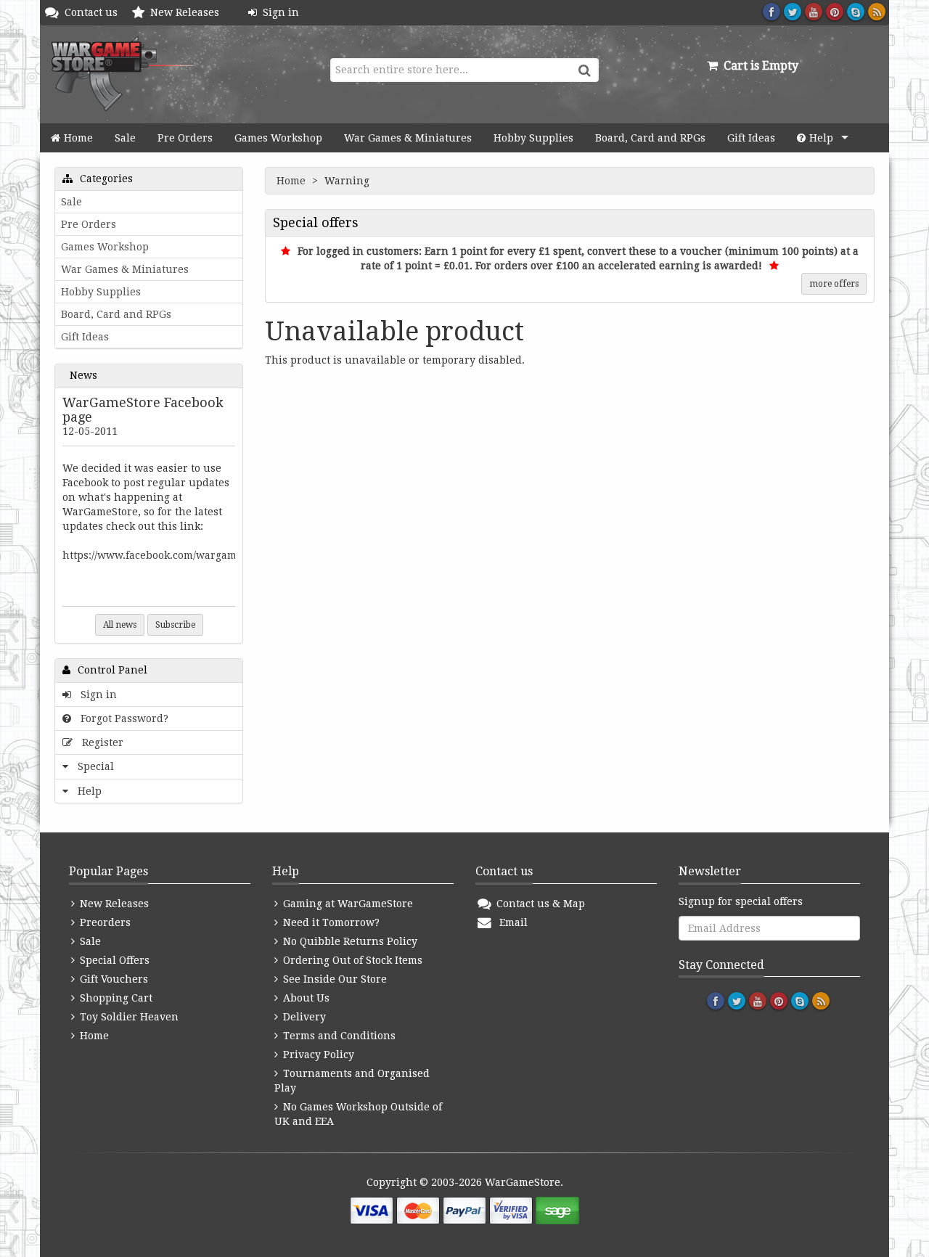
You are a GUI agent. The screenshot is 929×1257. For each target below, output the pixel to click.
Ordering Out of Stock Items (351, 960)
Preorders (104, 922)
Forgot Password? (121, 718)
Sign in (278, 12)
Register (99, 742)
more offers (834, 284)
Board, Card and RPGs (650, 138)
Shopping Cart (114, 998)
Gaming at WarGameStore (346, 903)
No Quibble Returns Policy (348, 941)
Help (821, 138)
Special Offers (113, 960)
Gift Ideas (751, 138)
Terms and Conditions (338, 1035)
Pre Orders (185, 138)
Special (93, 766)
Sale (125, 138)
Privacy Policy (317, 1054)
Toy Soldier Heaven (128, 1017)
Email (511, 922)
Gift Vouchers (112, 979)
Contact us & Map (539, 903)
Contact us (94, 12)
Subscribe (175, 625)
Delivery (303, 1017)
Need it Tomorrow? (330, 922)
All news (119, 625)
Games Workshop (278, 138)
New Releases (187, 12)
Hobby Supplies (533, 138)
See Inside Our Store (333, 979)
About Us (305, 998)
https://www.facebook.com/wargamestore (165, 555)
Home (78, 138)
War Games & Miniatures (408, 138)
